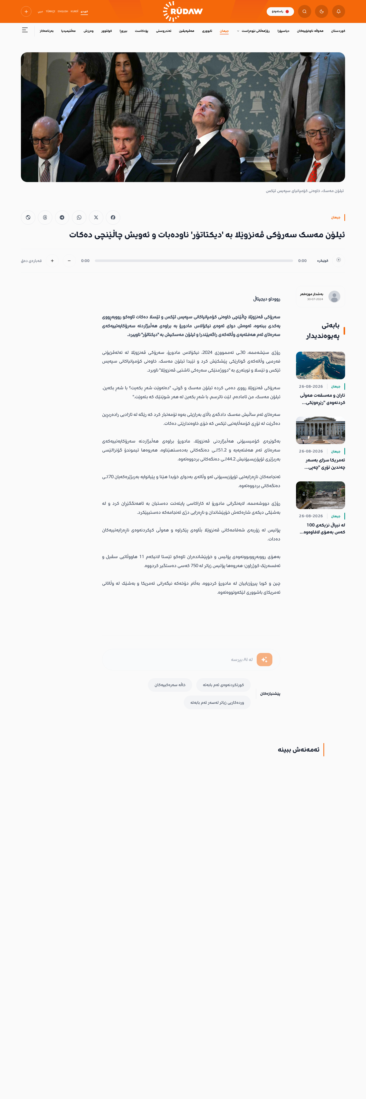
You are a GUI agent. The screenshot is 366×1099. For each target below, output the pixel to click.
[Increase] (52, 260)
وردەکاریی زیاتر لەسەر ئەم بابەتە (217, 703)
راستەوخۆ (277, 11)
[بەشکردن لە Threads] (45, 217)
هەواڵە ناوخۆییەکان (310, 30)
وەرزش (89, 30)
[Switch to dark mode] (321, 11)
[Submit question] (264, 659)
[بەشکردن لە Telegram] (62, 217)
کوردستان (338, 30)
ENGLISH (63, 11)
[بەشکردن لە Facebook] (113, 217)
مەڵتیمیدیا (68, 30)
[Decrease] (69, 260)
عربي (40, 11)
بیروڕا (123, 30)
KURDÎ (74, 11)
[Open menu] (25, 31)
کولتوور (106, 30)
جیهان (224, 30)
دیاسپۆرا (283, 30)
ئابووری (207, 30)
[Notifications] (338, 11)
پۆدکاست (141, 30)
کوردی (84, 11)
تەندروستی (163, 30)
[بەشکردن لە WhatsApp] (79, 217)
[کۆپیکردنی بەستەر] (28, 217)
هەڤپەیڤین (186, 30)
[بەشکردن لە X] (96, 217)
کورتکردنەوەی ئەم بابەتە (223, 685)
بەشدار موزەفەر (311, 294)
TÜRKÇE (50, 11)
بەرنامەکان (46, 30)
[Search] (304, 11)
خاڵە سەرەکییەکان (170, 685)
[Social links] (26, 11)
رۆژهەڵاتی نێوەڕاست (256, 30)
